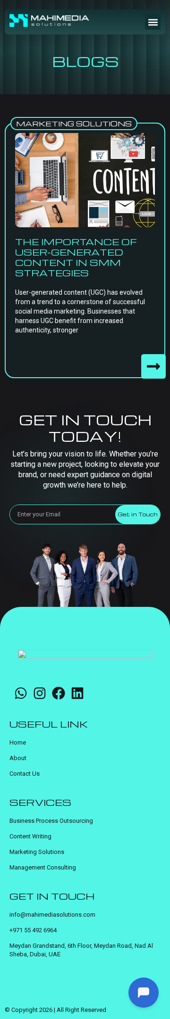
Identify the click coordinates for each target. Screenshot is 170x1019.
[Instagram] (39, 693)
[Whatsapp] (20, 693)
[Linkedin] (77, 693)
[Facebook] (58, 693)
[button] (153, 22)
